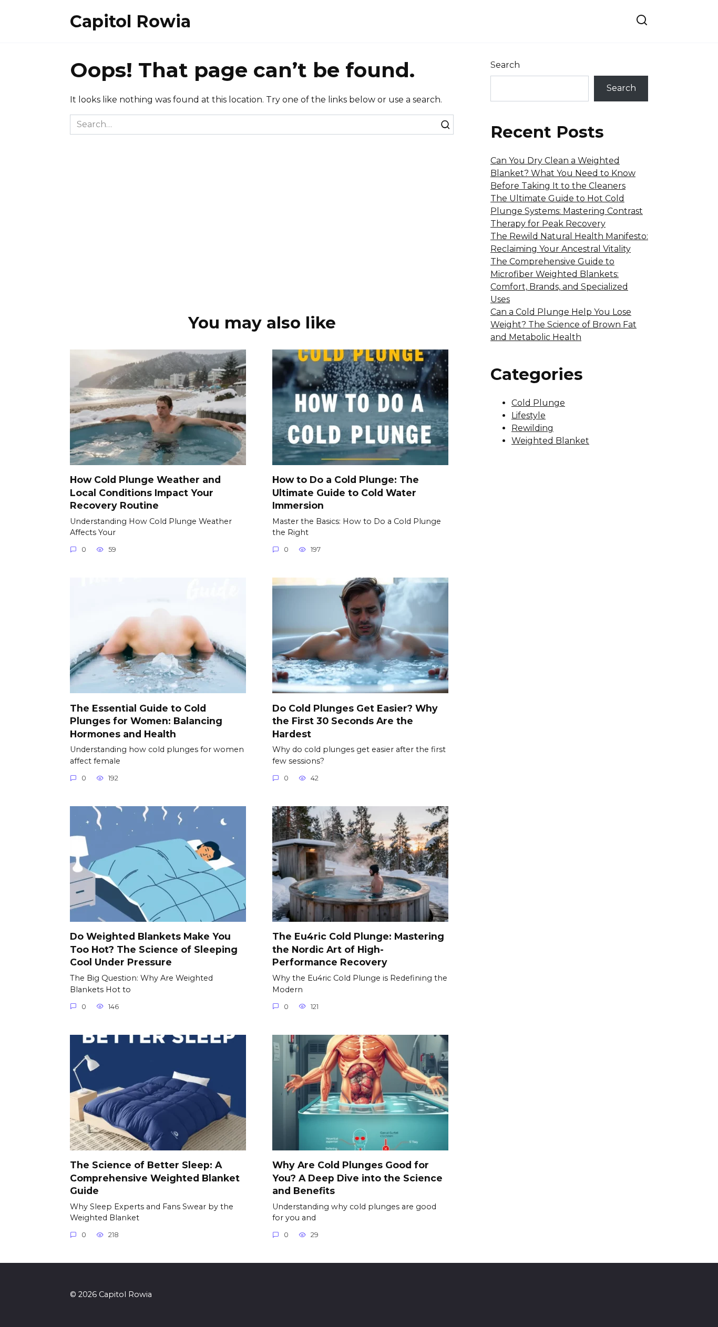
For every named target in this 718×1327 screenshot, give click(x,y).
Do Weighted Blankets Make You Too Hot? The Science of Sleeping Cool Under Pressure (154, 949)
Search (505, 65)
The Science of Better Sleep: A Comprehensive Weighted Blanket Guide (155, 1177)
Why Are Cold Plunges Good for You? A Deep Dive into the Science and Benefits (357, 1177)
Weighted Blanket (550, 441)
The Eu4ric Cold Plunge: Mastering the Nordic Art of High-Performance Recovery (358, 949)
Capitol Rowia (130, 21)
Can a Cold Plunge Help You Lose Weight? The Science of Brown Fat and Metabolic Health (563, 324)
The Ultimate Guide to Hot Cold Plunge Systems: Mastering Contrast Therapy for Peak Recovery (566, 211)
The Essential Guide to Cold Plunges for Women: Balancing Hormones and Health (146, 720)
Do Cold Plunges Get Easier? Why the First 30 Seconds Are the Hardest (355, 720)
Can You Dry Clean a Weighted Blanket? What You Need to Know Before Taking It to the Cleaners (562, 173)
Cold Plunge (538, 403)
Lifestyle (528, 415)
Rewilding (532, 428)
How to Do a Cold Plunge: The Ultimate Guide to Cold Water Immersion (345, 492)
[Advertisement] (262, 213)
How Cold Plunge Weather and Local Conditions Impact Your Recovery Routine (145, 492)
